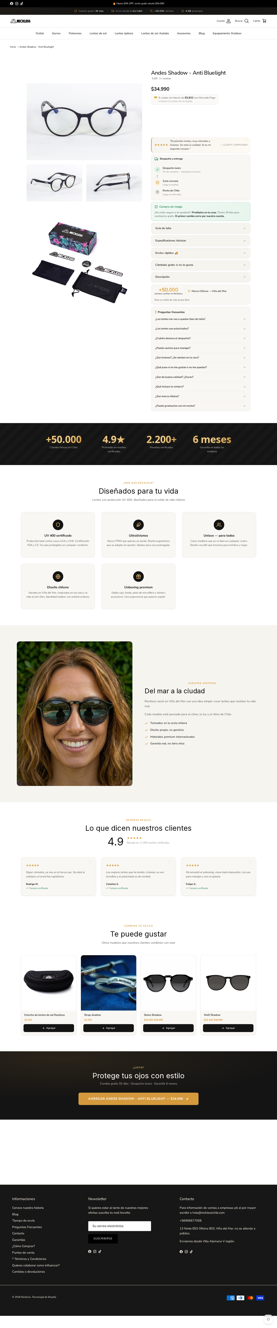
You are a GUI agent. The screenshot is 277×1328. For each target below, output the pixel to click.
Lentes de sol (98, 33)
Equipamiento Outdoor (227, 33)
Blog (202, 33)
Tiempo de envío (23, 1221)
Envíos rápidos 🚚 (166, 253)
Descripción (162, 277)
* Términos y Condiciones (29, 1259)
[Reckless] (20, 21)
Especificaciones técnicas (170, 240)
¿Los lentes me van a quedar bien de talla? (180, 319)
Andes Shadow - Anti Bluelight (36, 46)
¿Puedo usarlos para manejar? (173, 348)
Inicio (13, 46)
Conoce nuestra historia (28, 1208)
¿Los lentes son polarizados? (172, 328)
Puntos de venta (23, 1253)
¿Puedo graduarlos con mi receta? (175, 406)
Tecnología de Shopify (44, 1297)
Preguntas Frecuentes (27, 1227)
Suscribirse (103, 1238)
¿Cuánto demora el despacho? (173, 338)
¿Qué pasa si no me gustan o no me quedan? (181, 367)
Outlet (40, 33)
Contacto (18, 1233)
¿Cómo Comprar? (23, 1246)
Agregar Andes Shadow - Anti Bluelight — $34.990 (135, 1098)
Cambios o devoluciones (28, 1272)
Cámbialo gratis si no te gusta (174, 265)
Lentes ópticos (124, 33)
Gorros (56, 33)
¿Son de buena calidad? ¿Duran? (174, 377)
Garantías (18, 1240)
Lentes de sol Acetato (155, 33)
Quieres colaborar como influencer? (36, 1265)
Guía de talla (163, 228)
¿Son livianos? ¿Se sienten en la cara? (177, 357)
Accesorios (184, 33)
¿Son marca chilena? (167, 396)
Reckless (26, 1297)
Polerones (75, 33)
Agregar (51, 1028)
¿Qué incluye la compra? (169, 386)
